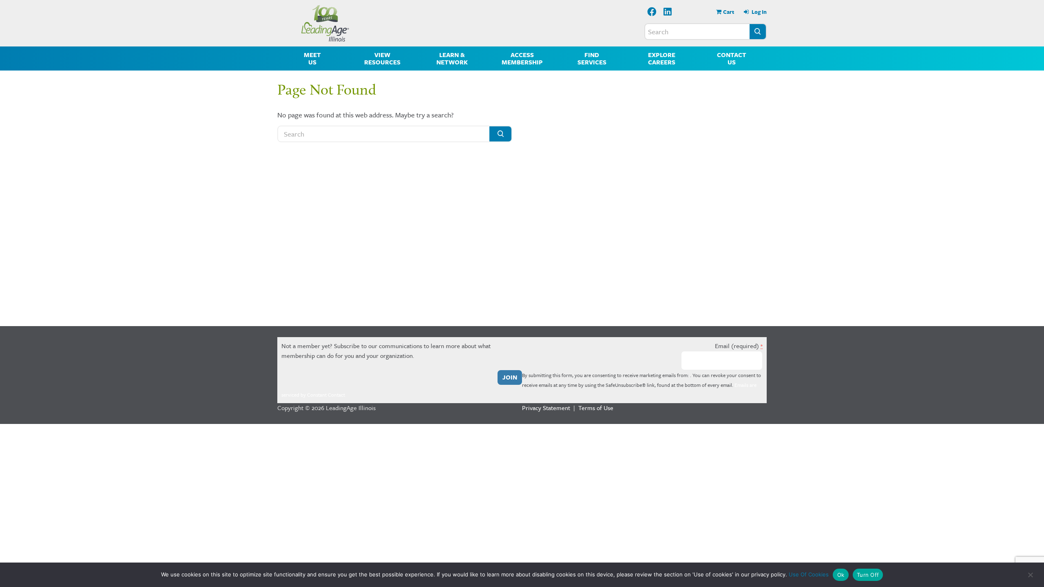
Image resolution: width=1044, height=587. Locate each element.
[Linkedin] (668, 12)
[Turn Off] (1030, 575)
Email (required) (739, 345)
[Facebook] (651, 12)
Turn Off (868, 575)
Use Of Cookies (809, 574)
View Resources (382, 58)
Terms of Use (595, 407)
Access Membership (522, 58)
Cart (728, 12)
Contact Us (731, 58)
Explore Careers (661, 58)
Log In (758, 12)
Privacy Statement (546, 407)
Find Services (591, 58)
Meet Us (312, 58)
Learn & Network (452, 58)
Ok (841, 575)
